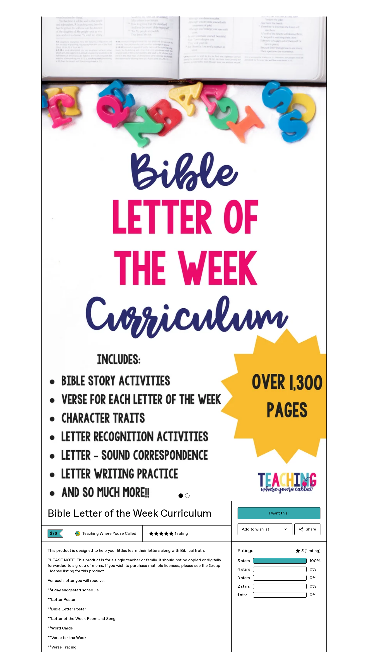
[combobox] (265, 529)
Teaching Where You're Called (109, 533)
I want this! (279, 513)
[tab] (180, 495)
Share (311, 529)
